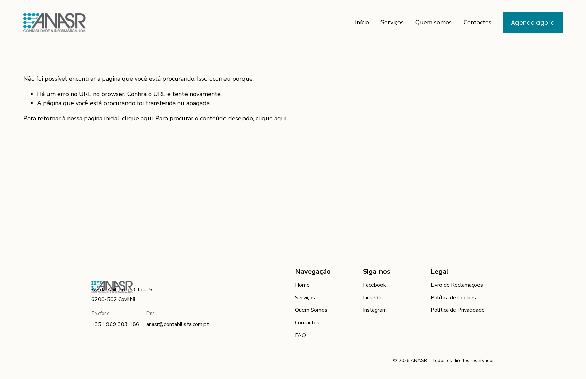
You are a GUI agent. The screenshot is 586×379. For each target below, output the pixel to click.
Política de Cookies (453, 297)
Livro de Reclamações (457, 285)
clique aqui (137, 118)
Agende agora (533, 22)
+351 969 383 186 (115, 324)
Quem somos (433, 22)
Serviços (392, 22)
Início (362, 22)
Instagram (375, 310)
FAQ (300, 335)
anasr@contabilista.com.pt (177, 324)
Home (302, 285)
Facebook (374, 285)
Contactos (477, 22)
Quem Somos (311, 310)
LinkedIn (373, 297)
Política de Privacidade (458, 310)
